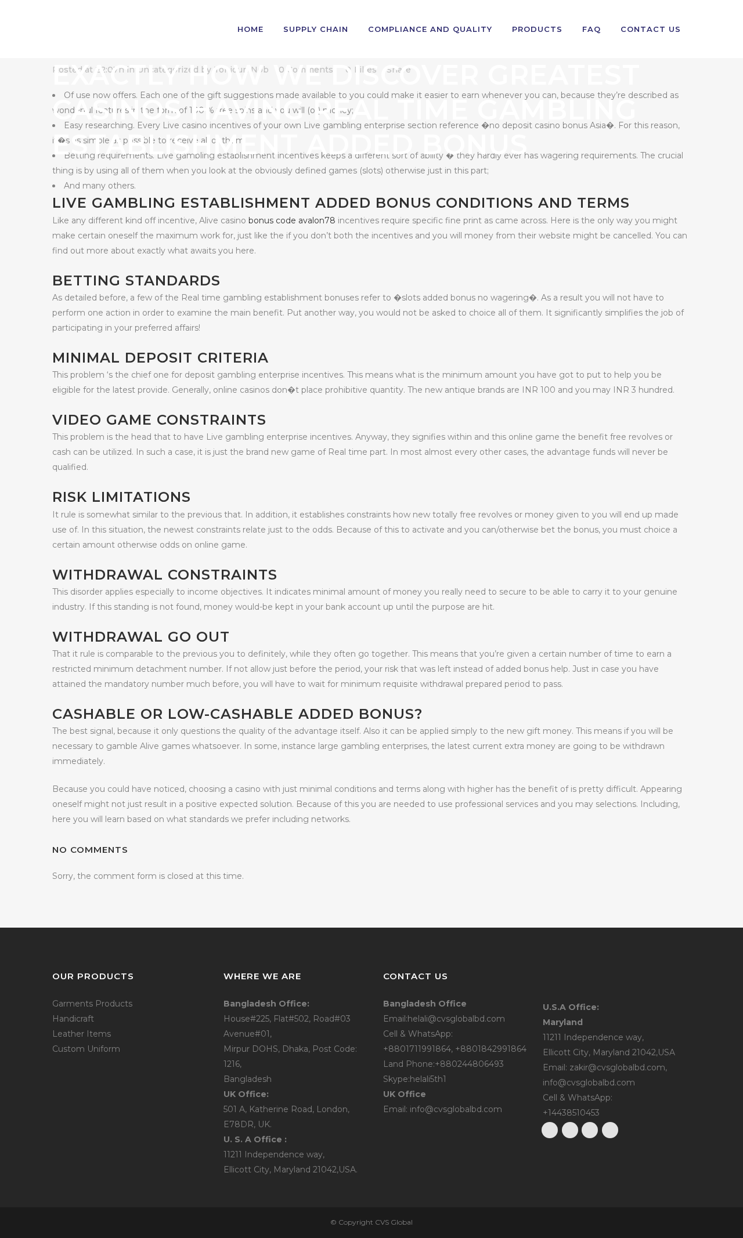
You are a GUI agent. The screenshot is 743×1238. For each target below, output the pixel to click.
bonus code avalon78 (292, 220)
